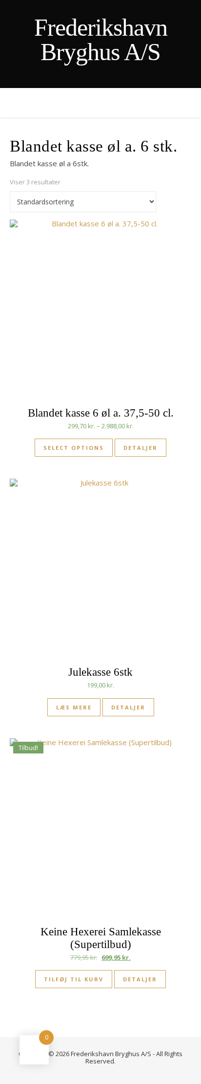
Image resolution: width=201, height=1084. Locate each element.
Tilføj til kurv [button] (73, 979)
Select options (73, 447)
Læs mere (74, 707)
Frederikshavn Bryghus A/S (100, 39)
